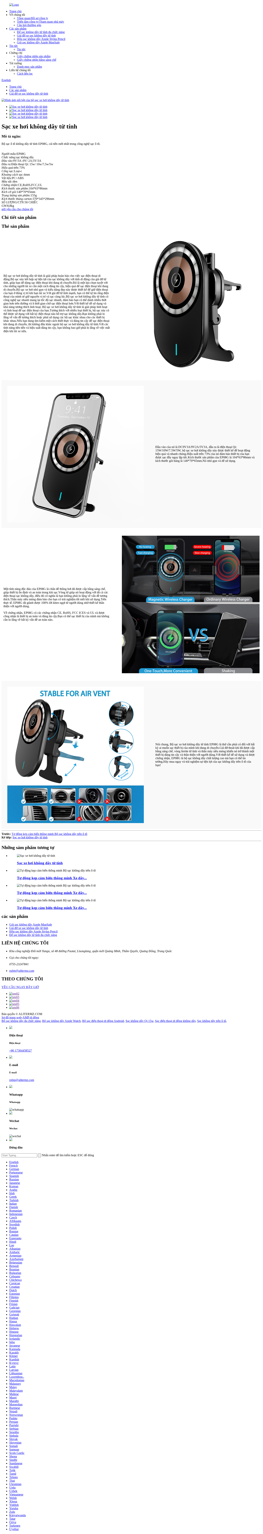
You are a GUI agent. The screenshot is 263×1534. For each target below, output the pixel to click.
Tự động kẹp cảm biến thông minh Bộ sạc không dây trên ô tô (49, 834)
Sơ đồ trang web (12, 1017)
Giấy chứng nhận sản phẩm (33, 56)
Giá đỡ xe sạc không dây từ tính (36, 35)
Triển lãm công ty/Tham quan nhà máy (40, 21)
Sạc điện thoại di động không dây (175, 1021)
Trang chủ (15, 11)
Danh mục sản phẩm (29, 66)
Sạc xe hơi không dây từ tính (30, 837)
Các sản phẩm (17, 28)
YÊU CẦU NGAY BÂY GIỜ (20, 987)
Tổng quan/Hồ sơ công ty (32, 18)
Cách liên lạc (25, 73)
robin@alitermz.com (21, 970)
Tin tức (13, 46)
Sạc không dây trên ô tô (211, 1021)
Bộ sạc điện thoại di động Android (103, 1021)
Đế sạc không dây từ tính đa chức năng (41, 32)
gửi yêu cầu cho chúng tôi (17, 209)
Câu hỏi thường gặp (29, 25)
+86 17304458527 (20, 1050)
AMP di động (31, 1017)
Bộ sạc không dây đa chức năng (21, 1021)
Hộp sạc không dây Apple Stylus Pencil (41, 39)
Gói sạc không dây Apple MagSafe (38, 42)
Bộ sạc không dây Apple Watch (61, 1021)
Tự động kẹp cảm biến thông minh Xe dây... (52, 878)
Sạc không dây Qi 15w (139, 1021)
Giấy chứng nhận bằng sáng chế (36, 59)
